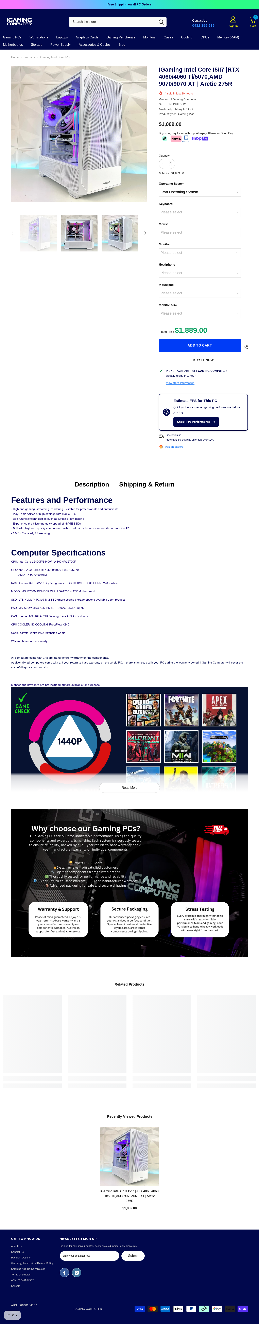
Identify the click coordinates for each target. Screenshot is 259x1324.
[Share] (244, 347)
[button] (12, 233)
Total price (168, 331)
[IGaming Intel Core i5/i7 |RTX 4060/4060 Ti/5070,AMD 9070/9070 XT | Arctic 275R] (129, 1156)
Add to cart (200, 345)
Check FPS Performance (194, 422)
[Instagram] (76, 1272)
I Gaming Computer (183, 99)
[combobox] (112, 22)
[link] (129, 883)
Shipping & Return (146, 484)
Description (92, 484)
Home (15, 57)
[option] (129, 4)
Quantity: (164, 155)
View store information (180, 382)
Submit (133, 1255)
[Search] (118, 22)
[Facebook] (64, 1272)
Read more (130, 787)
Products (29, 57)
